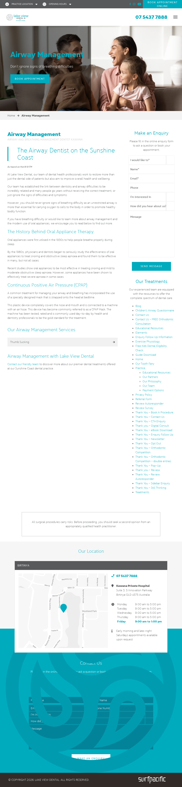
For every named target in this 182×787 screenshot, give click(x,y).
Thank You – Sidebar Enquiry (152, 483)
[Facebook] (130, 4)
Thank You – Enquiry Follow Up (154, 434)
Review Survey (144, 408)
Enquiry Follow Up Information (154, 337)
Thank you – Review (147, 470)
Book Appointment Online (163, 4)
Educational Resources (149, 328)
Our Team (149, 385)
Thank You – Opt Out (148, 443)
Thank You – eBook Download (153, 430)
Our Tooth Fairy (144, 363)
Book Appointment (30, 78)
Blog (138, 306)
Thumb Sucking (19, 342)
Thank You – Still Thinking (150, 487)
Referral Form (143, 399)
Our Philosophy (152, 381)
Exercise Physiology (147, 341)
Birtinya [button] (23, 565)
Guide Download (145, 354)
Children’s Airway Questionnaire (154, 310)
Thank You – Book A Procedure (154, 412)
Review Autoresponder (149, 403)
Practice (140, 368)
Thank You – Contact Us (149, 417)
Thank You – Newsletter (149, 439)
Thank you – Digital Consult (152, 425)
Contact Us (142, 315)
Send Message (151, 266)
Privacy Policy (143, 394)
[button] (22, 4)
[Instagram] (134, 4)
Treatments (142, 492)
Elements (141, 332)
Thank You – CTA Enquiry (150, 421)
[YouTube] (139, 4)
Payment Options (153, 390)
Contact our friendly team (23, 364)
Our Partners (150, 377)
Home (11, 115)
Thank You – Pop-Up (148, 465)
